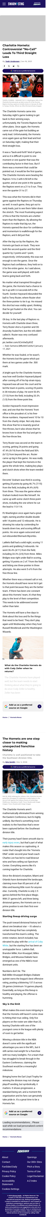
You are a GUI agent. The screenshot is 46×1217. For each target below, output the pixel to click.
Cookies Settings (10, 1189)
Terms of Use (34, 1171)
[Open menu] (4, 3)
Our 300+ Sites (34, 1162)
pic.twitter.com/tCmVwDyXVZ (18, 342)
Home (5, 717)
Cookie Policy (9, 1176)
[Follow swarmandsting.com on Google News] (39, 706)
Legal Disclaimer (35, 1176)
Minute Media (16, 1195)
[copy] (18, 66)
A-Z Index (32, 1180)
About (5, 1157)
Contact (6, 1162)
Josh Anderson (12, 61)
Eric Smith (10, 762)
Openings (32, 1157)
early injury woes (11, 842)
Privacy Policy (9, 1171)
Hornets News (15, 717)
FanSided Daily (9, 1166)
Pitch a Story (33, 1166)
